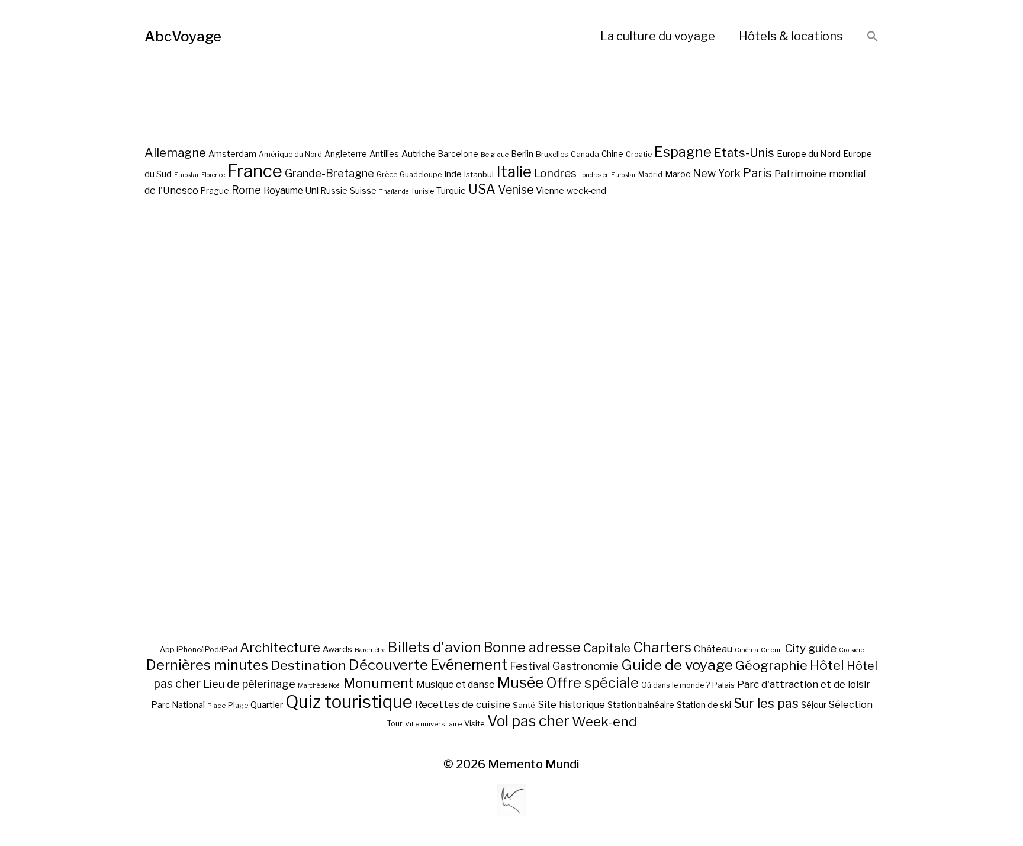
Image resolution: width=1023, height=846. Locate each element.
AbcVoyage (182, 36)
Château (713, 649)
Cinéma (746, 650)
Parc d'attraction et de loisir (803, 684)
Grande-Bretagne (329, 173)
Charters (662, 647)
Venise (515, 189)
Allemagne (175, 152)
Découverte (388, 665)
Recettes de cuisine (462, 704)
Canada (585, 154)
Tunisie (422, 191)
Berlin (522, 154)
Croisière (851, 650)
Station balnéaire (640, 705)
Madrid (650, 175)
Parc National (178, 705)
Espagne (683, 152)
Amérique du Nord (290, 154)
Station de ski (704, 704)
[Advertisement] (511, 461)
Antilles (384, 154)
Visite (474, 723)
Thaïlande (393, 192)
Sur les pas (766, 703)
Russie (334, 191)
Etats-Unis (744, 153)
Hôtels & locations (791, 36)
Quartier (266, 705)
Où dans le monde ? (675, 685)
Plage (238, 705)
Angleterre (345, 154)
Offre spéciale (592, 683)
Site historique (571, 704)
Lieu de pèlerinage (249, 683)
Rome (246, 190)
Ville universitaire (433, 724)
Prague (215, 191)
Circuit (772, 650)
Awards (337, 649)
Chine (612, 154)
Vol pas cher (528, 721)
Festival (530, 666)
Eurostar (186, 175)
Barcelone (458, 154)
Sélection (851, 704)
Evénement (468, 665)
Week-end (604, 721)
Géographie (771, 665)
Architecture (280, 647)
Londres (555, 173)
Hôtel (827, 665)
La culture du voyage (657, 36)
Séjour (813, 705)
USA (482, 189)
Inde (453, 174)
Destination (308, 665)
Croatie (639, 154)
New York (717, 173)
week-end (586, 190)
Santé (524, 705)
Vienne (550, 190)
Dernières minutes (207, 665)
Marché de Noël (319, 686)
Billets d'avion (434, 647)
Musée (520, 682)
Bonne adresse (532, 647)
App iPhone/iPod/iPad (198, 649)
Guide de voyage (677, 665)
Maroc (677, 174)
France (254, 171)
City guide (811, 648)
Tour (395, 723)
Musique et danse (455, 684)
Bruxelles (552, 154)
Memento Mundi (534, 764)
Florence (213, 175)
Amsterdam (232, 154)
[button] (873, 37)
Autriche (418, 153)
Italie (514, 171)
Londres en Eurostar (607, 175)
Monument (378, 683)
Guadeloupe (421, 174)
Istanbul (479, 174)
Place (216, 705)
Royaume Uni (291, 190)
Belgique (495, 154)
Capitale (606, 647)
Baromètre (370, 650)
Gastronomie (585, 666)
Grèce (387, 174)
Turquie (451, 190)
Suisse (363, 190)
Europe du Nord (809, 153)
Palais (723, 685)
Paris (757, 172)
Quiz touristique (349, 701)
